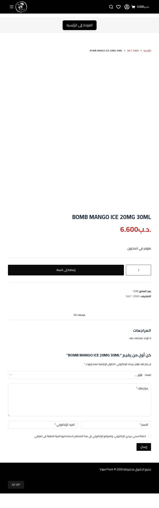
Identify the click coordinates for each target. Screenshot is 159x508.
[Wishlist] (118, 7)
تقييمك (148, 375)
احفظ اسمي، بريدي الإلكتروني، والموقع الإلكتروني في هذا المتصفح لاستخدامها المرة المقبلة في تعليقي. (90, 436)
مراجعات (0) (79, 315)
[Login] (126, 6)
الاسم (144, 424)
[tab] (79, 315)
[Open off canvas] (11, 7)
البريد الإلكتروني (65, 424)
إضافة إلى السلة (65, 270)
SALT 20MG (133, 296)
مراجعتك (142, 388)
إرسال (143, 447)
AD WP (16, 484)
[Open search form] (111, 7)
